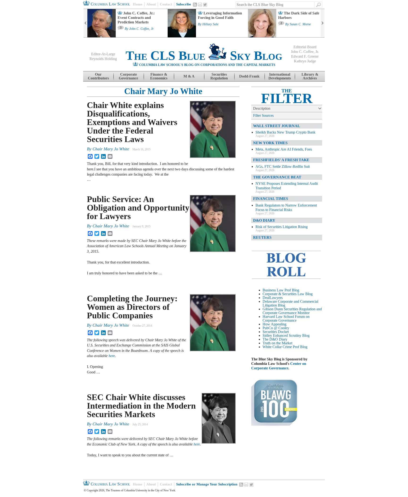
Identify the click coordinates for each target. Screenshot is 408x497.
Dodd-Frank (249, 76)
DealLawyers (273, 298)
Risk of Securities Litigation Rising (281, 227)
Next (322, 23)
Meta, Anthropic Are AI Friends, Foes (283, 149)
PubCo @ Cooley (276, 328)
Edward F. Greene (305, 56)
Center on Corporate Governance (278, 366)
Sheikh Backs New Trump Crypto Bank (285, 132)
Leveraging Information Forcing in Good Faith (220, 15)
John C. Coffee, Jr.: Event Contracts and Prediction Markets (136, 17)
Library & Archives (310, 76)
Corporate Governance (128, 76)
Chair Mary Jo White (163, 91)
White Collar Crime (277, 347)
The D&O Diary (275, 339)
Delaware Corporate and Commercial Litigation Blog (290, 303)
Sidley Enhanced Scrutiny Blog (286, 335)
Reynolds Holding (103, 59)
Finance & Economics (158, 76)
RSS (195, 4)
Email (200, 4)
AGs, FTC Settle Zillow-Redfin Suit (282, 166)
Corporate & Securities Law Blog (288, 294)
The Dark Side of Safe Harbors (298, 15)
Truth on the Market (277, 343)
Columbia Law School (109, 4)
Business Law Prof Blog (281, 290)
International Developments (279, 76)
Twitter (205, 4)
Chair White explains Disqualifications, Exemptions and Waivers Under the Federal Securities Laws (132, 122)
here (112, 356)
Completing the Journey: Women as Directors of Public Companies (132, 307)
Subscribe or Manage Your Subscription (206, 484)
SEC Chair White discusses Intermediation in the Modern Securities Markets (141, 406)
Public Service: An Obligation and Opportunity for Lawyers (138, 207)
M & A (189, 76)
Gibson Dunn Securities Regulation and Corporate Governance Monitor (292, 311)
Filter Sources (263, 115)
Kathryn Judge (305, 61)
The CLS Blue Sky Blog (204, 55)
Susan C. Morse (300, 24)
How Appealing (274, 324)
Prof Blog (300, 347)
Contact (166, 4)
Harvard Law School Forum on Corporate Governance (286, 318)
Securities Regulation (219, 76)
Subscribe (183, 4)
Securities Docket (276, 332)
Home (137, 4)
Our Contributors (98, 76)
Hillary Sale (210, 24)
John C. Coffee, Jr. (141, 28)
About (151, 4)
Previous (85, 23)
